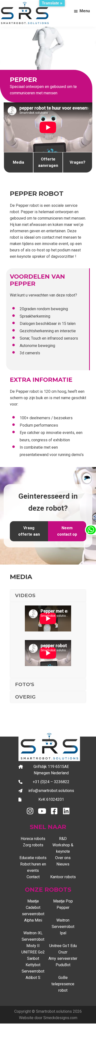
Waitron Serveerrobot (63, 923)
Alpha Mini (33, 920)
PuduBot (63, 965)
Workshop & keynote (62, 848)
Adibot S (33, 977)
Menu (85, 11)
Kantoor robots (63, 877)
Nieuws (62, 864)
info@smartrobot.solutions (51, 790)
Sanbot (33, 958)
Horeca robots (33, 838)
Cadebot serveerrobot (33, 910)
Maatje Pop (63, 901)
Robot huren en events (33, 867)
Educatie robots (33, 857)
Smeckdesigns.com (60, 1017)
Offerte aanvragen (48, 162)
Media (18, 162)
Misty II (33, 945)
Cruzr (62, 952)
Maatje (33, 901)
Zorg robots (33, 845)
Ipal (63, 933)
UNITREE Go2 (33, 952)
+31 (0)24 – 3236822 (51, 781)
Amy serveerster (62, 958)
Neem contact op (67, 531)
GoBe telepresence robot (62, 984)
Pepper (63, 907)
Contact (33, 877)
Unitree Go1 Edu (63, 945)
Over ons (63, 857)
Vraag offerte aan (29, 531)
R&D (63, 838)
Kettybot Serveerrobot (33, 968)
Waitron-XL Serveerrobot (33, 936)
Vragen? (77, 162)
